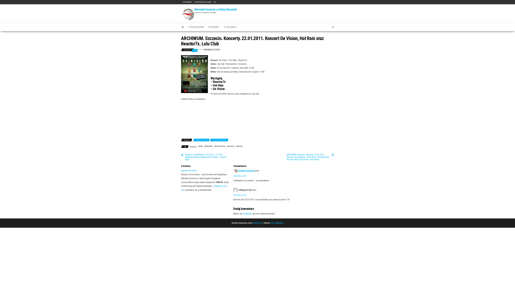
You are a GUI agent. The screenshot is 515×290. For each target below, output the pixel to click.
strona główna (196, 27)
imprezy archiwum (201, 140)
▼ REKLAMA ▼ (230, 27)
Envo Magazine (277, 223)
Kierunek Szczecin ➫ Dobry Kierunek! (215, 9)
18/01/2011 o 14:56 (239, 195)
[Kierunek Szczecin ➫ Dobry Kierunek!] (182, 27)
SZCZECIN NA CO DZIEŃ (202, 2)
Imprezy (193, 146)
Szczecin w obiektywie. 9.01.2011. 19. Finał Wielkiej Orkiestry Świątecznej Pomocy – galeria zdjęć (206, 157)
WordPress (257, 223)
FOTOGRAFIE (187, 2)
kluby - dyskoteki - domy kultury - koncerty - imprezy (220, 146)
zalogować (247, 213)
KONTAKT (214, 2)
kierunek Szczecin (212, 50)
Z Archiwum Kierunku (219, 140)
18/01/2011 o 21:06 (239, 176)
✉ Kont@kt (213, 27)
